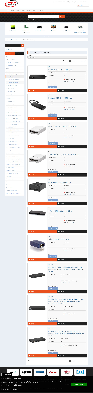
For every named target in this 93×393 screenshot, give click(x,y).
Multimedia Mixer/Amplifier (14, 121)
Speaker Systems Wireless (14, 147)
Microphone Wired (12, 107)
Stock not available (70, 79)
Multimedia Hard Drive (13, 118)
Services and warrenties (13, 135)
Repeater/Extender (12, 132)
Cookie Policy (67, 1)
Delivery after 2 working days (69, 281)
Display (8, 68)
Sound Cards (11, 138)
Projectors (8, 176)
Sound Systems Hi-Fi (12, 141)
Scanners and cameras (11, 179)
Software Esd (9, 187)
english (81, 5)
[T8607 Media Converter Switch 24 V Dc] (37, 158)
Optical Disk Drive (12, 127)
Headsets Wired (11, 101)
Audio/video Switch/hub (13, 82)
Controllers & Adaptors (11, 65)
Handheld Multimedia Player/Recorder (12, 97)
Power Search (10, 10)
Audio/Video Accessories (13, 79)
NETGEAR (50, 264)
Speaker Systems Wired (13, 144)
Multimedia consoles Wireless (14, 115)
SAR (81, 1)
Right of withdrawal (57, 1)
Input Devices (9, 71)
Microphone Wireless (13, 109)
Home (8, 40)
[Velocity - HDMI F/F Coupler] (37, 245)
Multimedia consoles (12, 112)
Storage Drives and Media (12, 190)
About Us (42, 10)
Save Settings (79, 384)
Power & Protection (10, 170)
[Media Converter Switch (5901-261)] (37, 130)
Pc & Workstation (10, 167)
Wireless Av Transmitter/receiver (15, 161)
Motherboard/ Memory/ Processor (14, 74)
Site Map (85, 1)
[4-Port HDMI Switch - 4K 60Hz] (37, 213)
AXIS (49, 123)
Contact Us (35, 10)
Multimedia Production (13, 124)
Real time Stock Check (69, 81)
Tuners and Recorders (13, 156)
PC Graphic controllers (13, 130)
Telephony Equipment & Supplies (13, 193)
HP (49, 66)
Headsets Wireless (12, 104)
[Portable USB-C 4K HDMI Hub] (37, 76)
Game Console (11, 88)
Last (84, 61)
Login (17, 10)
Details (62, 90)
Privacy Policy (74, 1)
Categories (9, 53)
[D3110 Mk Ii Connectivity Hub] (37, 187)
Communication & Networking (13, 62)
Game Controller (12, 91)
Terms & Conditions (25, 10)
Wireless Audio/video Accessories (15, 158)
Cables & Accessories (11, 59)
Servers (8, 182)
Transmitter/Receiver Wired (14, 153)
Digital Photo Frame (12, 85)
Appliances (8, 56)
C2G (49, 208)
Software (8, 184)
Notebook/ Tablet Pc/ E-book (13, 164)
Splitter (9, 150)
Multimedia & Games (16, 40)
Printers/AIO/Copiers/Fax (12, 173)
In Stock (31, 19)
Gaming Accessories (12, 94)
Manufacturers (19, 53)
